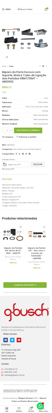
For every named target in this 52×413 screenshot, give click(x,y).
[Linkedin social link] (28, 3)
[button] (20, 231)
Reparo (38, 149)
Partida (31, 149)
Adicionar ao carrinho (28, 130)
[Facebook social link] (18, 3)
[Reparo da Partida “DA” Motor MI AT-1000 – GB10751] (13, 234)
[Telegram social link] (31, 3)
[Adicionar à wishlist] (20, 227)
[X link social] (21, 3)
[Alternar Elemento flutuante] (40, 406)
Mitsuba (35, 262)
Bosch (7, 257)
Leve (11, 66)
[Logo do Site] (25, 9)
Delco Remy (18, 149)
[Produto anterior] (40, 66)
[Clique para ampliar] (7, 57)
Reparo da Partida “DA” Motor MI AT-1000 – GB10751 (13, 251)
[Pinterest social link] (25, 3)
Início (4, 66)
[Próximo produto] (46, 66)
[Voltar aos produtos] (43, 66)
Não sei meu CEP (8, 169)
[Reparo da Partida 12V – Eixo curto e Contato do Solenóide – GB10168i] (37, 234)
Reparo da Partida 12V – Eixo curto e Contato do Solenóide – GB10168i (37, 253)
